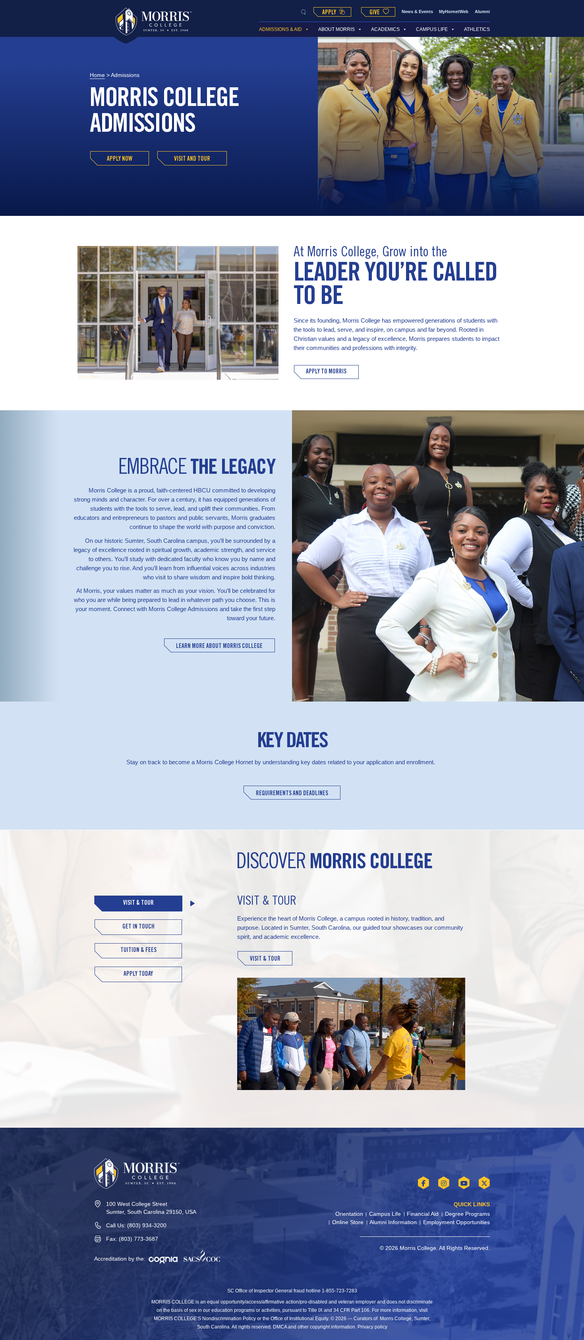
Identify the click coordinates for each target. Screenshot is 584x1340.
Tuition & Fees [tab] (138, 951)
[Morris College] (153, 21)
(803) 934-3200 (146, 1225)
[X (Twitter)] (484, 1183)
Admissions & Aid (280, 29)
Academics (385, 29)
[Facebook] (423, 1183)
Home (97, 75)
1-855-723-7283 (339, 1291)
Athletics (477, 29)
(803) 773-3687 (138, 1239)
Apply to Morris (326, 372)
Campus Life (432, 29)
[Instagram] (443, 1183)
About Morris (336, 29)
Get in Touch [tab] (138, 927)
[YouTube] (464, 1183)
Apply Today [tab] (138, 974)
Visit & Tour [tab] (138, 903)
